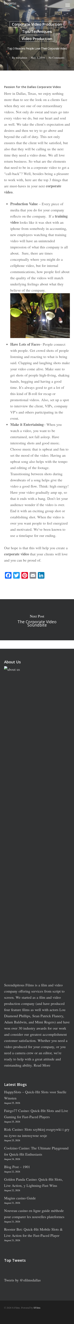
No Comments (56, 57)
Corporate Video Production (37, 24)
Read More (42, 1065)
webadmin (21, 57)
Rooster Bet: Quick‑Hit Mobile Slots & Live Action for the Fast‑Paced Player (33, 1232)
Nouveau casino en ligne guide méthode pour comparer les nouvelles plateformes (34, 1213)
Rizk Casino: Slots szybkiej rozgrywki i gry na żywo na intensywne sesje (36, 1132)
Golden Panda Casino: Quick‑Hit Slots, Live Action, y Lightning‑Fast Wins (33, 1182)
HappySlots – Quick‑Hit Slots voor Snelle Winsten (35, 1094)
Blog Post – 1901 (17, 1166)
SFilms (37, 1307)
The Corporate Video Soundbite (37, 619)
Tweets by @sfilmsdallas (22, 1280)
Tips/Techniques (37, 31)
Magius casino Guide (20, 1197)
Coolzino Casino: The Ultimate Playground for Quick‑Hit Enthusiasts (36, 1151)
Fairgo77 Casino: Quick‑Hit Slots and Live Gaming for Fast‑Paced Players (36, 1113)
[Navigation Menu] (67, 5)
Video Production (37, 38)
